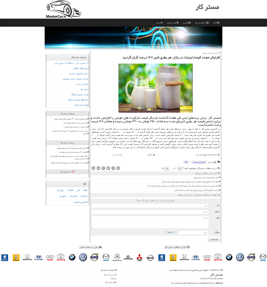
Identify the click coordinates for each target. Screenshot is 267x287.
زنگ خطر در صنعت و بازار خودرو (76, 127)
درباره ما (114, 278)
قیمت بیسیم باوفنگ (80, 94)
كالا (194, 141)
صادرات (73, 196)
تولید (85, 190)
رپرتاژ (158, 23)
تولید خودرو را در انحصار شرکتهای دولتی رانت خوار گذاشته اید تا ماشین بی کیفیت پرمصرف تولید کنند (183, 186)
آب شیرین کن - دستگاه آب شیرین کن (71, 63)
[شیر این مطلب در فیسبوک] (113, 168)
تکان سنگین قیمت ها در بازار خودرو (206, 177)
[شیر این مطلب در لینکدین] (98, 168)
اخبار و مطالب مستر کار (176, 247)
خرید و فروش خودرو (79, 73)
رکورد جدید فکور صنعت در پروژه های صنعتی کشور (69, 162)
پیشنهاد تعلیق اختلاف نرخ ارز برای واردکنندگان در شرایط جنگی (196, 190)
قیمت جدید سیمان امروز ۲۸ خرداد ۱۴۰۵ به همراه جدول (69, 132)
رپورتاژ (60, 190)
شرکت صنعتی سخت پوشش (76, 79)
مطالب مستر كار (111, 282)
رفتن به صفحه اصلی (89, 247)
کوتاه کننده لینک (81, 105)
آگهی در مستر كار (110, 275)
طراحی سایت (82, 84)
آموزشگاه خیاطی (81, 68)
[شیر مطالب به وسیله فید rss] (93, 168)
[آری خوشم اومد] (179, 168)
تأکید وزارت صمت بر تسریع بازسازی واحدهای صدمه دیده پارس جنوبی (68, 157)
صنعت (70, 190)
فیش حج (85, 89)
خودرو (185, 23)
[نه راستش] (166, 168)
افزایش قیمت (199, 162)
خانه (215, 23)
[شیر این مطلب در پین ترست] (103, 168)
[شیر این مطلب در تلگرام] (118, 168)
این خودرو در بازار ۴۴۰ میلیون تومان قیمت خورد (70, 119)
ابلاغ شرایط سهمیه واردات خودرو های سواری (72, 148)
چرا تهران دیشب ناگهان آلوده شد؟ (75, 123)
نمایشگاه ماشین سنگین (78, 100)
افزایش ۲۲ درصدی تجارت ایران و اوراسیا (73, 152)
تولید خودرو (171, 23)
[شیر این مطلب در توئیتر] (108, 168)
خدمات (84, 196)
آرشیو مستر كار (201, 23)
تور (78, 190)
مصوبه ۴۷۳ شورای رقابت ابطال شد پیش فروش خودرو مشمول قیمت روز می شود (190, 181)
